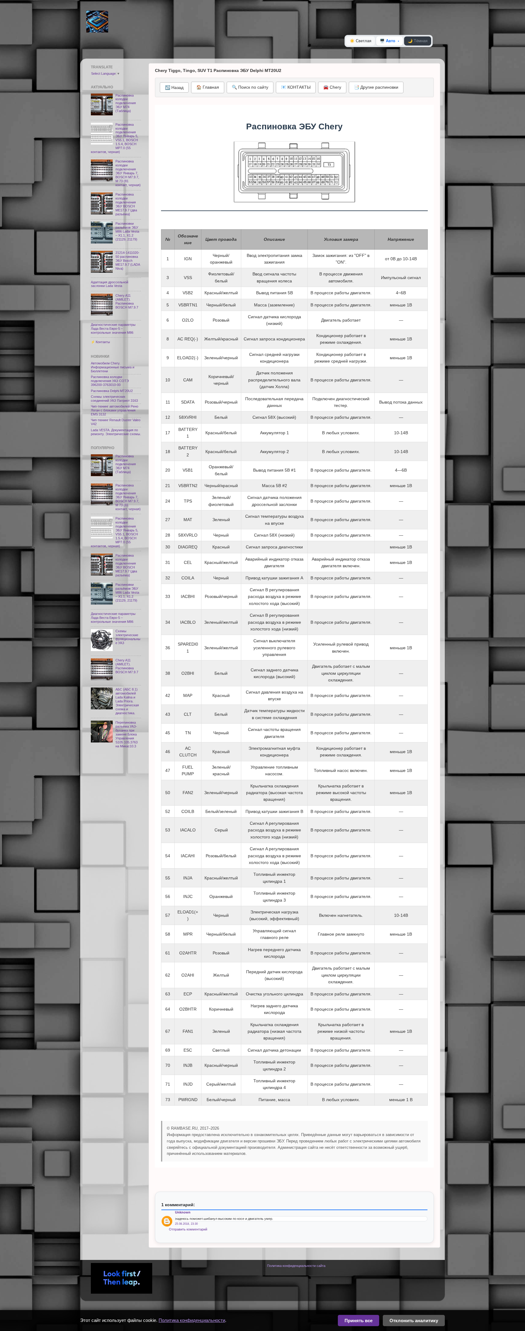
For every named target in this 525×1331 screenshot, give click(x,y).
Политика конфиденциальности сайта (296, 1266)
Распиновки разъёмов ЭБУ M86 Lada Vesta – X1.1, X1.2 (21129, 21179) (127, 231)
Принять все (358, 1320)
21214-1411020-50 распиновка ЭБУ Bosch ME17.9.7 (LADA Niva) (127, 260)
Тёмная (417, 41)
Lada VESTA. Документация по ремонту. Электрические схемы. (116, 432)
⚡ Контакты (100, 342)
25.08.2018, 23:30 (186, 1223)
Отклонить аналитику (413, 1320)
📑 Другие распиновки (376, 87)
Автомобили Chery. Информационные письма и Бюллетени (112, 367)
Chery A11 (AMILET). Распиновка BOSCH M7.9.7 (126, 301)
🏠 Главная (207, 87)
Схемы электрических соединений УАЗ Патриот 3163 (114, 398)
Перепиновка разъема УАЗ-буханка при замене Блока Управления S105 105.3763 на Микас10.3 (126, 734)
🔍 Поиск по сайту (250, 87)
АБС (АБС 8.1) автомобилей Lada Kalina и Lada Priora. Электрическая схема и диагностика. (127, 701)
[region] (294, 667)
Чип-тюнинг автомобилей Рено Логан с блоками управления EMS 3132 (114, 410)
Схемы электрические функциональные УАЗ (127, 637)
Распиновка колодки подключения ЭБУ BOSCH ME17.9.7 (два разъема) (126, 204)
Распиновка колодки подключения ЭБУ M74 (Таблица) (125, 103)
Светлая (360, 41)
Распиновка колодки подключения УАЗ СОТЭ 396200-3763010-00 (110, 381)
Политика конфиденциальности (192, 1320)
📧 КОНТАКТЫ (296, 87)
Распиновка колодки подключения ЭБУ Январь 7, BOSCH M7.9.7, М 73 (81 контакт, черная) (128, 173)
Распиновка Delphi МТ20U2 (112, 391)
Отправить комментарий (188, 1229)
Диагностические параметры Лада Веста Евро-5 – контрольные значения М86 (113, 328)
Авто (387, 41)
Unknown (182, 1212)
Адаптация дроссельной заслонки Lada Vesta (109, 284)
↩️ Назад (174, 87)
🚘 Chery (332, 87)
